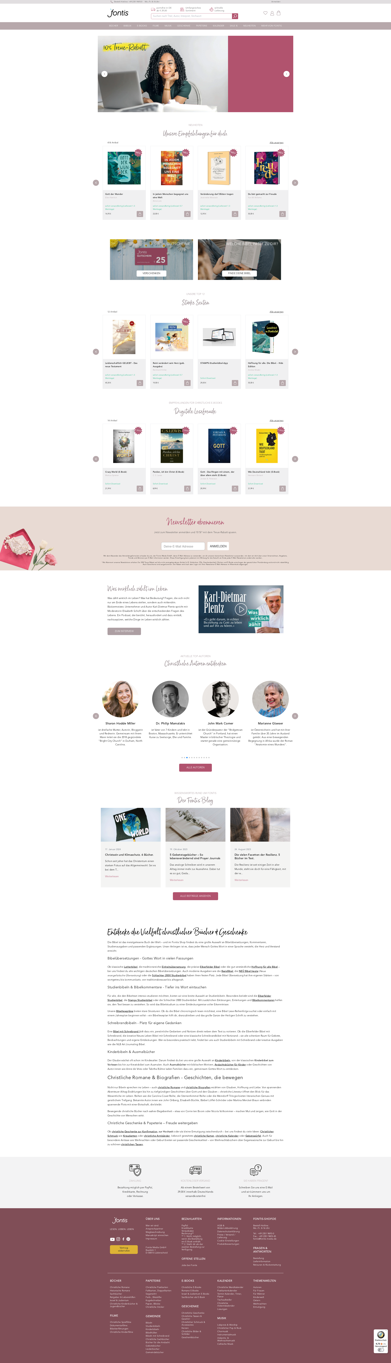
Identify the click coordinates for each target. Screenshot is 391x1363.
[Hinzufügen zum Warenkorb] (140, 214)
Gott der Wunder (114, 194)
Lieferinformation (261, 1261)
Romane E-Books (190, 1291)
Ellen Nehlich (111, 198)
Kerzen (185, 1328)
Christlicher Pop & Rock (229, 1328)
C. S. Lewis (157, 475)
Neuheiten (249, 26)
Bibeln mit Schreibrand (157, 1336)
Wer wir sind (152, 1226)
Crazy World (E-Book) (116, 472)
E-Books (142, 26)
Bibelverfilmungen (119, 1329)
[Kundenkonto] (272, 13)
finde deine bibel (239, 273)
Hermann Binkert (255, 475)
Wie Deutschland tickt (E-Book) (264, 472)
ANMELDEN (218, 546)
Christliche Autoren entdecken (196, 663)
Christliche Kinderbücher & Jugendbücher (124, 1305)
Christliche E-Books (191, 1287)
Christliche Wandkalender (230, 1287)
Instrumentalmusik (226, 1335)
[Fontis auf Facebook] (123, 1239)
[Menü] (386, 1331)
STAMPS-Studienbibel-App (214, 363)
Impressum (151, 1239)
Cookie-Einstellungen (228, 1241)
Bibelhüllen (151, 1333)
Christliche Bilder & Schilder (191, 1332)
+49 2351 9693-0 (135, 2)
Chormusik (222, 1331)
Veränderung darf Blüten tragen (216, 194)
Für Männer (259, 1294)
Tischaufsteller (224, 1300)
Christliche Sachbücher (157, 1339)
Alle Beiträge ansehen (195, 896)
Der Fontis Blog (195, 800)
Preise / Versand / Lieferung (226, 1236)
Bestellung (258, 1258)
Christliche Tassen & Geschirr (192, 1317)
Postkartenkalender (227, 1291)
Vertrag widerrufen (124, 1249)
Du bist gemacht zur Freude (262, 194)
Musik (168, 26)
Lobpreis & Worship (227, 1325)
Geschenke (183, 26)
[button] (182, 757)
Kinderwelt (258, 1297)
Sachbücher (116, 1294)
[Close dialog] (69, 1306)
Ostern (256, 1300)
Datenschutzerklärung (228, 1232)
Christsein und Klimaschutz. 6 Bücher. (129, 855)
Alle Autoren (195, 767)
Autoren (257, 1287)
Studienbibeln (153, 1326)
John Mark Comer (170, 723)
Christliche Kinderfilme (121, 1332)
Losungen (222, 1309)
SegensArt (151, 1294)
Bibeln (127, 26)
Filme (156, 26)
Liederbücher (152, 1349)
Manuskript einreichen (157, 1235)
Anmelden (275, 2)
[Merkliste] (265, 13)
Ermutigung (259, 1307)
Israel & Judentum (119, 1300)
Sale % (234, 26)
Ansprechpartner (154, 1229)
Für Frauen (258, 1291)
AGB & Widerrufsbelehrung (227, 1227)
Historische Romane (120, 1291)
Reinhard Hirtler (160, 370)
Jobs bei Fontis (189, 1265)
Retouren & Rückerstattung (267, 1265)
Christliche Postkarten (157, 1287)
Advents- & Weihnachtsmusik (226, 1339)
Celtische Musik (225, 1344)
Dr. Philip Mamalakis (120, 723)
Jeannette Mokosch (209, 198)
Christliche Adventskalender (226, 1304)
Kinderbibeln (152, 1329)
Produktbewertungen (228, 1244)
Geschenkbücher (190, 1337)
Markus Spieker (112, 475)
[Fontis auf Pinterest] (128, 1239)
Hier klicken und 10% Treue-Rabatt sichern (37, 1348)
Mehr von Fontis (271, 26)
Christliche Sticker (155, 1307)
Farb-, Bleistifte (153, 1297)
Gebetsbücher (153, 1346)
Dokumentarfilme (118, 1325)
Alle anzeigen (276, 143)
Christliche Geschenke (193, 1313)
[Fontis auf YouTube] (112, 1239)
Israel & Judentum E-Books (195, 1294)
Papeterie (201, 26)
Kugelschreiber (153, 1300)
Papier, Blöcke (153, 1304)
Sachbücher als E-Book (193, 1297)
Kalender (218, 26)
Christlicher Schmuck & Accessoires (193, 1323)
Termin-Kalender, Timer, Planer (229, 1295)
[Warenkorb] (279, 13)
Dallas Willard (270, 723)
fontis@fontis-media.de (265, 1239)
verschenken (151, 273)
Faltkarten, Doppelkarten (158, 1291)
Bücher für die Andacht (158, 1342)
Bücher (113, 26)
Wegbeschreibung (155, 1232)
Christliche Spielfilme (120, 1322)
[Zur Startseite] (120, 1222)
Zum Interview (124, 631)
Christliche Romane (120, 1287)
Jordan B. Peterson (208, 479)
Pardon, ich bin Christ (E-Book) (168, 472)
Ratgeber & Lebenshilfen (122, 1297)
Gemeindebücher (155, 1352)
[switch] (381, 1350)
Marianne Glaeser (220, 723)
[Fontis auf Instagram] (118, 1239)
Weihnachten (260, 1304)
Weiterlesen (112, 876)
